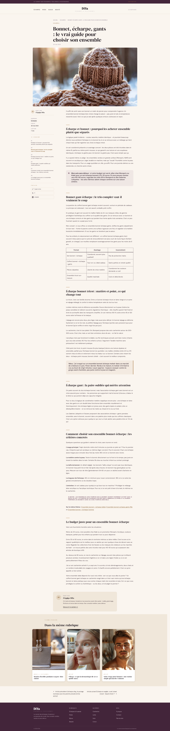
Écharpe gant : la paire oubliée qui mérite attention (40, 164)
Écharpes (37, 9)
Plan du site (119, 718)
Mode (44, 9)
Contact (118, 715)
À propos (119, 711)
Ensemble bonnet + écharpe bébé (93, 507)
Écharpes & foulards (75, 711)
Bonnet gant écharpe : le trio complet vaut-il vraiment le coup (41, 150)
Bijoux (50, 9)
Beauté (57, 9)
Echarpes (63, 20)
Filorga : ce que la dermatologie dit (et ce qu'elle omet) (83, 678)
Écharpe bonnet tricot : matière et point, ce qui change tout (42, 157)
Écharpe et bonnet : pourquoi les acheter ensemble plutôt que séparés (41, 143)
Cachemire (96, 711)
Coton (95, 722)
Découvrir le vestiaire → (70, 607)
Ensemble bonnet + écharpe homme (81, 510)
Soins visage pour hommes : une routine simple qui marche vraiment (118, 678)
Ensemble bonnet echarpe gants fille (119, 507)
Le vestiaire (132, 9)
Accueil (55, 20)
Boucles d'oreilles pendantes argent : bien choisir (48, 678)
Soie (94, 718)
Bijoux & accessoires (41, 674)
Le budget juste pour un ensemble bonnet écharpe (41, 178)
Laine (94, 715)
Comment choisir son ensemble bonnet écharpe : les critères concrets (42, 171)
